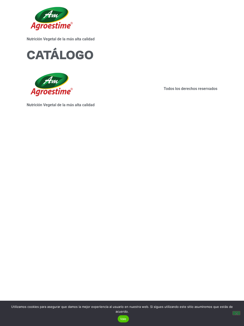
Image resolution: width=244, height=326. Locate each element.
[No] (236, 313)
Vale (123, 319)
